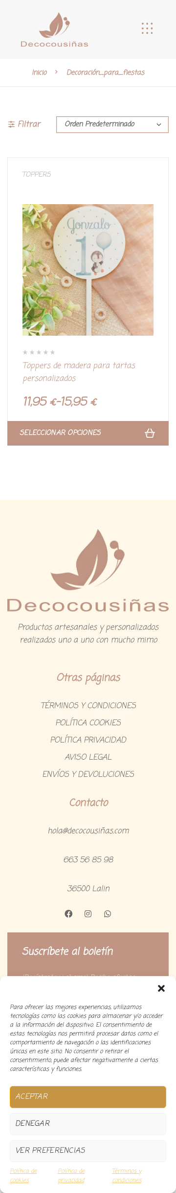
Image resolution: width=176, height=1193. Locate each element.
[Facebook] (68, 914)
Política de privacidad (71, 1176)
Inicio (39, 72)
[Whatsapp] (107, 914)
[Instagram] (88, 914)
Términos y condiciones (126, 1176)
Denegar (32, 1123)
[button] (161, 988)
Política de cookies (23, 1176)
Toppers (36, 175)
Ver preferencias (50, 1150)
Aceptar (31, 1096)
